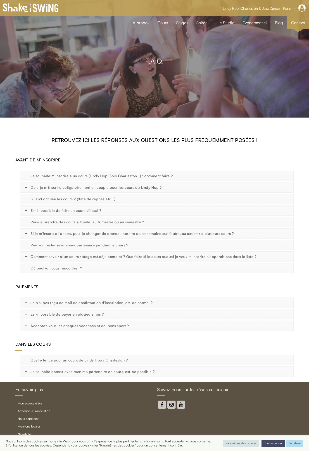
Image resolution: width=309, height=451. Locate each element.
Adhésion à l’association (34, 411)
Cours (162, 22)
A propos (141, 22)
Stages (182, 22)
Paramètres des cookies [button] (241, 443)
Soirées (202, 22)
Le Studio (226, 22)
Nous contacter (28, 418)
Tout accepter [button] (273, 443)
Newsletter (25, 434)
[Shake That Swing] (30, 8)
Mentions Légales (29, 426)
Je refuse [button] (295, 443)
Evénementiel (254, 22)
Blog (279, 22)
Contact (298, 22)
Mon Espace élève (30, 403)
